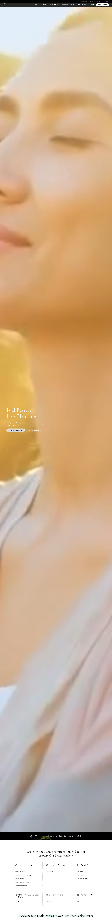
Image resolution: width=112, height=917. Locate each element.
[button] (37, 4)
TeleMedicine (65, 4)
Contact (92, 4)
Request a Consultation (102, 4)
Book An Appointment (15, 430)
